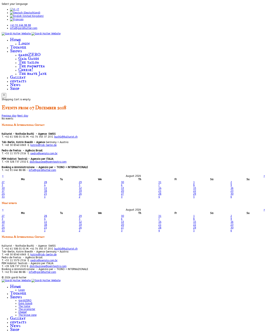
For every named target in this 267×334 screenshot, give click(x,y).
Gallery (18, 77)
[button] (4, 95)
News (15, 85)
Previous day (9, 115)
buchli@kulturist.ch (66, 136)
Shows (16, 51)
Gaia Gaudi (28, 58)
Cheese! (25, 70)
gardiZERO (29, 55)
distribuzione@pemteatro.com (48, 161)
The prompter (31, 66)
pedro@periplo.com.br (44, 153)
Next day (22, 115)
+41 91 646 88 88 (20, 25)
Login (24, 43)
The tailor (28, 62)
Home (15, 40)
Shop (14, 88)
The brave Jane (32, 73)
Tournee (18, 47)
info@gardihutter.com (23, 28)
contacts (18, 81)
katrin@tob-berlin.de (43, 145)
